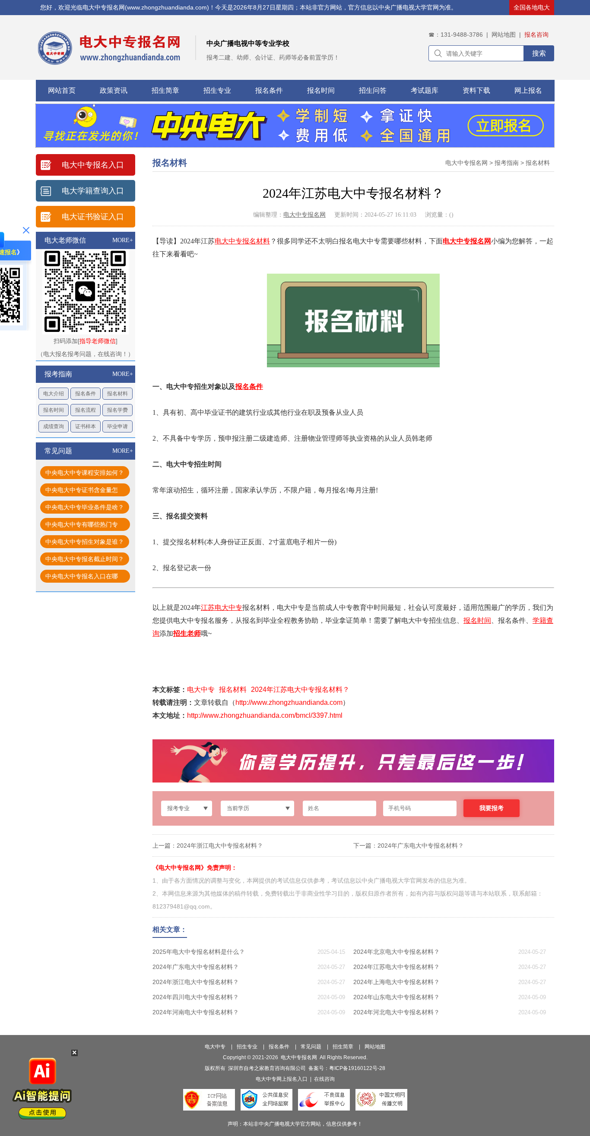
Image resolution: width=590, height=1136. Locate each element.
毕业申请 (117, 426)
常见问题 (311, 1047)
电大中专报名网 (466, 162)
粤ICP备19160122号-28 (357, 1068)
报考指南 (507, 162)
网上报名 (528, 90)
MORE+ (122, 240)
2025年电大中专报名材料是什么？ (198, 951)
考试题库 (424, 90)
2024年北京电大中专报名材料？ (396, 951)
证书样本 (85, 426)
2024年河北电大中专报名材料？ (396, 1012)
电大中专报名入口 (93, 165)
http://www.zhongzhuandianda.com (289, 702)
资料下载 (476, 90)
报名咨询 (536, 34)
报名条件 (269, 90)
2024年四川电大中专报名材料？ (195, 997)
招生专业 (217, 90)
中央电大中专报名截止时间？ (84, 558)
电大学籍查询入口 (93, 190)
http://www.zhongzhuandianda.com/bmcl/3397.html (265, 715)
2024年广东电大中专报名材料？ (420, 845)
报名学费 (117, 410)
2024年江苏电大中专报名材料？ (300, 689)
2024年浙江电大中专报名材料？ (220, 845)
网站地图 (504, 34)
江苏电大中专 (221, 607)
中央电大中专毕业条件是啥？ (84, 507)
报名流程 (85, 410)
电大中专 (228, 241)
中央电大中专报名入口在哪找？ (81, 578)
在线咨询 (324, 1079)
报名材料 (117, 394)
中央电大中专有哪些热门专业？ (81, 526)
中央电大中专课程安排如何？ (84, 472)
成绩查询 (53, 426)
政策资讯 (113, 90)
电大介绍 (53, 394)
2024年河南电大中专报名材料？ (195, 1012)
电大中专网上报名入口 (282, 1079)
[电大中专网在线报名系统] (295, 145)
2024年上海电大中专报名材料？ (396, 981)
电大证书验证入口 (93, 216)
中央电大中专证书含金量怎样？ (81, 491)
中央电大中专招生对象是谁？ (84, 541)
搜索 (539, 53)
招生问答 (373, 90)
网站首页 (62, 90)
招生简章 (165, 90)
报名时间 (321, 90)
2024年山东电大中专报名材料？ (396, 997)
